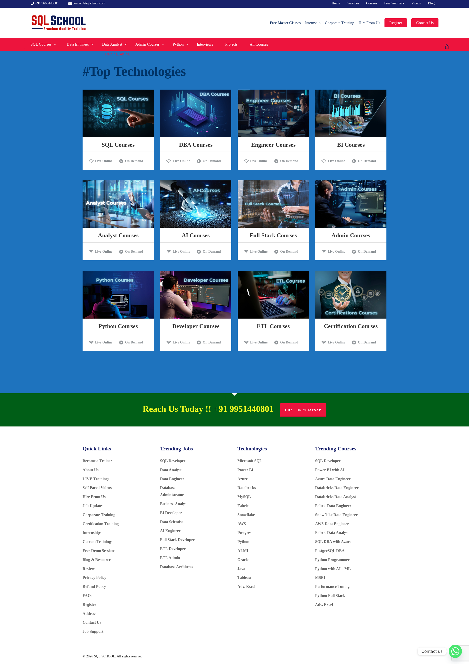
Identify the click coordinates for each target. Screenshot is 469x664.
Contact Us (94, 622)
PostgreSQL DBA (330, 551)
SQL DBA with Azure (333, 542)
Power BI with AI (329, 470)
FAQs (87, 595)
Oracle (242, 560)
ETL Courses (273, 326)
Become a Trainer (97, 461)
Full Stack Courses (273, 235)
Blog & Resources (97, 560)
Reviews (89, 569)
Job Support (93, 631)
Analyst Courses (118, 235)
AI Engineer (170, 531)
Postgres (244, 532)
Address (89, 614)
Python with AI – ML (333, 569)
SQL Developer (173, 461)
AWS (241, 524)
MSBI (320, 577)
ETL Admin (170, 558)
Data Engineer (172, 479)
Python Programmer (332, 560)
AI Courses (196, 235)
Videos (416, 3)
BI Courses (351, 145)
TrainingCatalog (117, 54)
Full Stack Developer (177, 540)
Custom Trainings (97, 542)
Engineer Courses (273, 145)
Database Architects (177, 567)
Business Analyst (174, 504)
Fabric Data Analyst (332, 532)
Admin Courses (350, 235)
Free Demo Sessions (99, 551)
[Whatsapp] (455, 651)
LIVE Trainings (96, 479)
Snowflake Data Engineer (336, 515)
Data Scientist (172, 522)
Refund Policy (94, 586)
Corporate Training (99, 515)
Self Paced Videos (97, 488)
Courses (371, 3)
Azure (242, 479)
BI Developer (171, 513)
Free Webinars (394, 3)
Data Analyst (171, 470)
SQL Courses (118, 145)
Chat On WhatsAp (303, 410)
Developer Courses (195, 326)
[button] (103, 161)
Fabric (242, 506)
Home (336, 3)
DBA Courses (196, 145)
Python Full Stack (330, 595)
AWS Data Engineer (332, 524)
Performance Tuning (332, 586)
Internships (92, 532)
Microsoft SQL (250, 461)
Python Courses (118, 326)
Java (241, 569)
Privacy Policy (94, 577)
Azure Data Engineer (333, 479)
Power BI (245, 470)
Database (168, 488)
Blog (431, 3)
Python (243, 542)
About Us (90, 470)
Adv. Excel (246, 586)
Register (89, 604)
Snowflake (246, 515)
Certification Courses (351, 326)
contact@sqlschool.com (88, 3)
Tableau (244, 577)
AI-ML (243, 551)
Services (353, 3)
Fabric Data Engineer (333, 506)
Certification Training (101, 524)
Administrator (172, 495)
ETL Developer (173, 549)
